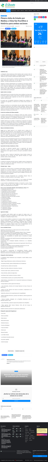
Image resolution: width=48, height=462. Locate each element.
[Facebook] (7, 363)
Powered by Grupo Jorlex (19, 460)
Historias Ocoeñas (31, 430)
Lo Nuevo (34, 10)
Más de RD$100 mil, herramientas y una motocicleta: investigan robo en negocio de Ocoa (43, 78)
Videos (26, 441)
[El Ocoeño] (8, 5)
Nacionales (8, 10)
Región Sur (22, 10)
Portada (33, 438)
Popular (37, 61)
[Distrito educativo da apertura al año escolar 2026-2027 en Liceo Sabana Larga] (14, 429)
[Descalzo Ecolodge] (36, 66)
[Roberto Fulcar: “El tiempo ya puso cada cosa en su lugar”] (18, 437)
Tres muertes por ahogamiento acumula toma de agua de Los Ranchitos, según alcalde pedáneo (43, 91)
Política (30, 438)
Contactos (38, 10)
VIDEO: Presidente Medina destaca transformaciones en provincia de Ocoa (5, 417)
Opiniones (26, 10)
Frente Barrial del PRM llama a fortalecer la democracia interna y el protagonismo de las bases (43, 85)
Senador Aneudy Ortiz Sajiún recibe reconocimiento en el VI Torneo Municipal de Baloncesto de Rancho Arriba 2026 (37, 107)
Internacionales (13, 10)
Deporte (18, 10)
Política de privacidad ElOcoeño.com (39, 460)
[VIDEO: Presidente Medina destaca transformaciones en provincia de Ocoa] (5, 411)
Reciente (44, 61)
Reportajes (30, 10)
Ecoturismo (26, 430)
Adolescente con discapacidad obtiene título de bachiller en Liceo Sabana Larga (43, 120)
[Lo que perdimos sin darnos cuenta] (37, 115)
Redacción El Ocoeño (11, 359)
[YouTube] (8, 363)
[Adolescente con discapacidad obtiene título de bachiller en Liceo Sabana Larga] (44, 115)
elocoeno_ (42, 434)
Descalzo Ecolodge (43, 65)
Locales (4, 10)
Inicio (2, 10)
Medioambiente (27, 435)
